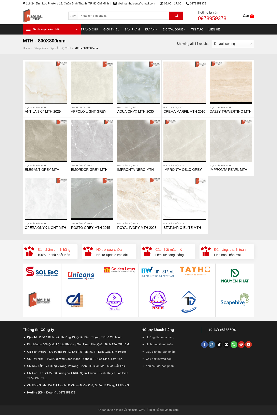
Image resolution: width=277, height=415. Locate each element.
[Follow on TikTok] (219, 344)
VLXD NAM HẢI (222, 330)
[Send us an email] (226, 344)
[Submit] (176, 16)
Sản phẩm (132, 29)
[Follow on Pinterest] (241, 344)
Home (26, 48)
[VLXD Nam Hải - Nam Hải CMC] (42, 15)
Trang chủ (89, 29)
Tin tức (197, 29)
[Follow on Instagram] (211, 344)
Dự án (150, 29)
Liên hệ (214, 29)
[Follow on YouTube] (248, 344)
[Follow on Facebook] (204, 344)
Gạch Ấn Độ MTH (60, 48)
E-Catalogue (173, 29)
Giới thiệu (111, 29)
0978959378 (212, 18)
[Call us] (234, 344)
